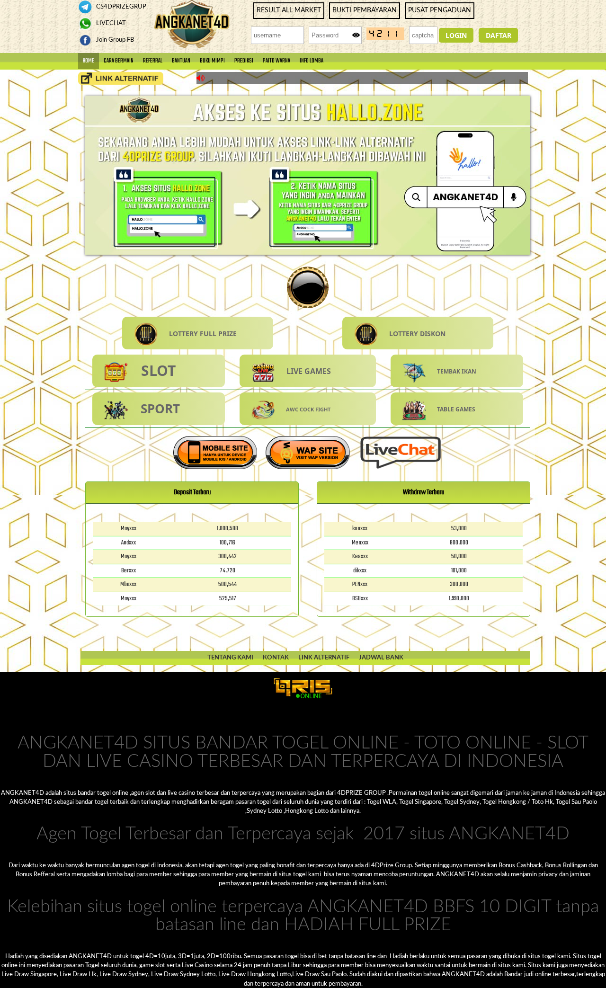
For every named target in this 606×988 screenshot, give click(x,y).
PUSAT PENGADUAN (439, 10)
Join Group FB (114, 40)
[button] (456, 35)
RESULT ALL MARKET (289, 10)
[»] (120, 78)
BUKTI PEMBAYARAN (364, 10)
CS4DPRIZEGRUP (120, 6)
